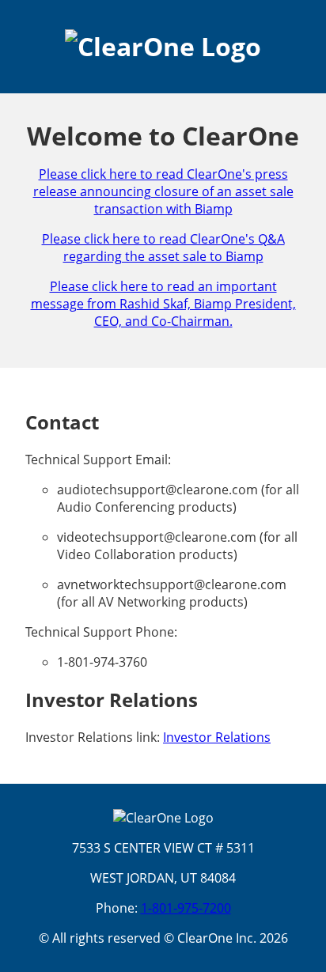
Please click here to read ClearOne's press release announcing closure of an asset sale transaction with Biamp (163, 191)
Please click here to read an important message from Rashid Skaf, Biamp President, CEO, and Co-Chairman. (163, 304)
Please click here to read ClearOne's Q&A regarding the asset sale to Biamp (163, 247)
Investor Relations (217, 737)
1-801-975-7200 (186, 908)
